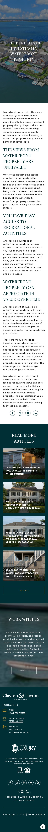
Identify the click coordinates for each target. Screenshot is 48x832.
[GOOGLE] (37, 782)
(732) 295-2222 (16, 721)
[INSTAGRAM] (17, 782)
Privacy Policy (36, 814)
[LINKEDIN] (24, 782)
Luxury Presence (24, 800)
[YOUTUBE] (31, 782)
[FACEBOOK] (10, 782)
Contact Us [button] (24, 670)
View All (24, 590)
